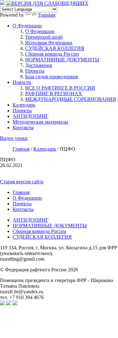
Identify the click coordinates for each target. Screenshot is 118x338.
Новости (22, 82)
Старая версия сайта (21, 181)
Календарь (24, 105)
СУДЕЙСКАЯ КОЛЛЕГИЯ (54, 48)
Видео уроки (14, 138)
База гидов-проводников (51, 76)
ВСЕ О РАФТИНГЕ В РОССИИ (60, 88)
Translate (47, 15)
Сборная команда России (52, 54)
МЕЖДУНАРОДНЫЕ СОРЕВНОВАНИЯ (70, 99)
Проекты (34, 71)
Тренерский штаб (44, 37)
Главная (21, 192)
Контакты (23, 127)
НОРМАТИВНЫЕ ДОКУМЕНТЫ (62, 59)
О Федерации (27, 25)
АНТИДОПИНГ (30, 116)
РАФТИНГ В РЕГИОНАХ (53, 93)
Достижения (38, 65)
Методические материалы (40, 122)
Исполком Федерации (48, 42)
